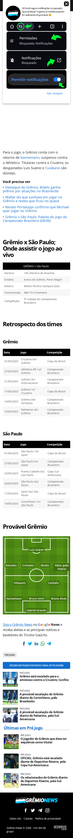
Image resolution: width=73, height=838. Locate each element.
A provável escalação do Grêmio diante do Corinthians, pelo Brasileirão (41, 697)
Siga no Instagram (47, 810)
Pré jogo (10, 655)
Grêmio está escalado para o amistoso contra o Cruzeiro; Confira (44, 678)
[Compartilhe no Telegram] (49, 643)
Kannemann (29, 157)
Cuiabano (52, 168)
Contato (28, 818)
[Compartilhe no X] (30, 643)
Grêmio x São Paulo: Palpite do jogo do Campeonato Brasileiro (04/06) (35, 218)
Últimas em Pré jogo (23, 727)
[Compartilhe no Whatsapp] (42, 643)
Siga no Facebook (25, 810)
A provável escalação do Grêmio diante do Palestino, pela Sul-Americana (41, 715)
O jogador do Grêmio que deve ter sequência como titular (44, 740)
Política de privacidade (48, 818)
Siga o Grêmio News (17, 624)
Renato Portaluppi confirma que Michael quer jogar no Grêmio (36, 209)
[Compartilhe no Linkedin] (36, 643)
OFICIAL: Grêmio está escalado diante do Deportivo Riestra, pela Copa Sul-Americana (43, 761)
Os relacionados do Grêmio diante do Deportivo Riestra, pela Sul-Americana (44, 781)
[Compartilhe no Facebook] (24, 643)
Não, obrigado (55, 93)
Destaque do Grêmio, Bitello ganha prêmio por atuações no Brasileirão (31, 189)
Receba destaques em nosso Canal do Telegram (36, 665)
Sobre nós (15, 818)
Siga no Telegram (40, 810)
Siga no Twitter (33, 810)
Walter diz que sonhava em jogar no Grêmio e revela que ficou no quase (32, 199)
